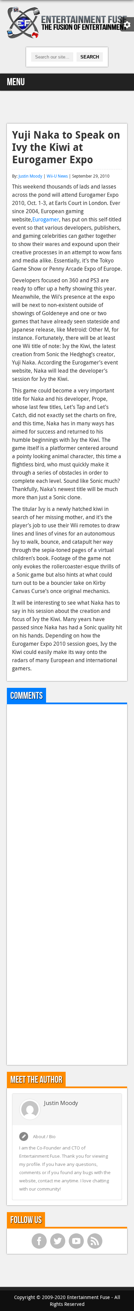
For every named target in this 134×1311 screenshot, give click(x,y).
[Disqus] (67, 795)
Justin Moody (30, 176)
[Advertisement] (67, 106)
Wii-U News (57, 176)
